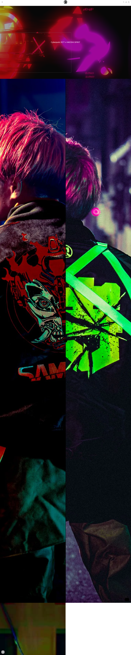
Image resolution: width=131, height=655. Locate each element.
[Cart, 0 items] (128, 2)
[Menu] (2, 2)
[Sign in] (126, 2)
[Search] (123, 2)
